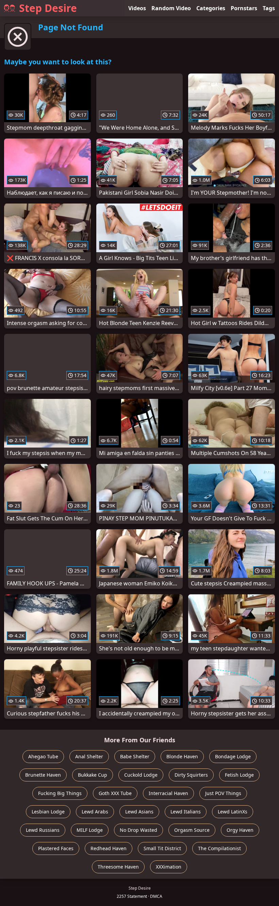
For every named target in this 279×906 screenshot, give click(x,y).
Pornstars (244, 8)
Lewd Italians (185, 811)
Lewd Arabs (95, 811)
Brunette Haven (43, 775)
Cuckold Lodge (141, 775)
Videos (137, 8)
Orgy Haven (240, 830)
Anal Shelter (89, 756)
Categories (210, 8)
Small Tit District (162, 848)
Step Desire (48, 8)
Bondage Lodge (233, 756)
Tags (269, 8)
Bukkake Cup (92, 775)
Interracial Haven (168, 793)
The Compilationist (219, 848)
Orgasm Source (192, 830)
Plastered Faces (55, 848)
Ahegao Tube (43, 756)
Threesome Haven (118, 866)
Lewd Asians (139, 811)
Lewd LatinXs (232, 811)
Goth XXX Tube (115, 793)
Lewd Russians (43, 830)
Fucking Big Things (60, 793)
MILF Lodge (90, 830)
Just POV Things (223, 793)
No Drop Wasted (138, 830)
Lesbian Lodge (48, 811)
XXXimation (168, 866)
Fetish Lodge (239, 775)
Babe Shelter (134, 756)
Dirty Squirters (191, 775)
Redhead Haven (109, 848)
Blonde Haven (182, 756)
